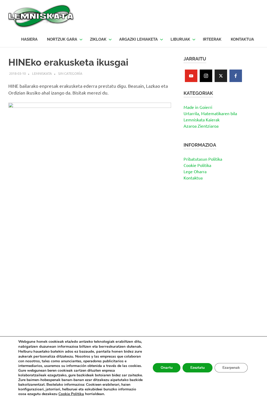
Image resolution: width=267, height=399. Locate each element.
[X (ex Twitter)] (221, 76)
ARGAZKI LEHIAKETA (138, 39)
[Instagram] (206, 76)
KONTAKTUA (242, 39)
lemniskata (42, 73)
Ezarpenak (231, 367)
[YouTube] (191, 76)
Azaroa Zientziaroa (201, 125)
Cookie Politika (197, 165)
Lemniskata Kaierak (202, 119)
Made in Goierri (198, 107)
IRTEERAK (212, 39)
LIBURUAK (180, 39)
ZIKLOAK (98, 39)
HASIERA (29, 39)
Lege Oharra (195, 171)
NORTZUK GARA (62, 39)
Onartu (167, 367)
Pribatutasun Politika (203, 158)
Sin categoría (70, 73)
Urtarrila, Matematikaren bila (210, 113)
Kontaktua (193, 177)
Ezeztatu (197, 367)
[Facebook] (235, 76)
